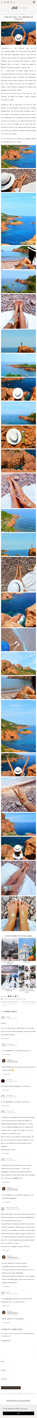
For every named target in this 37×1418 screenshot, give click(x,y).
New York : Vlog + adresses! (9, 962)
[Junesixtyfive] (18, 8)
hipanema (11, 999)
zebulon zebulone (12, 1207)
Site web (4, 1379)
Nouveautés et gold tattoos (9, 1003)
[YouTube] (8, 2)
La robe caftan (28, 1002)
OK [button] (18, 1413)
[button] (34, 2)
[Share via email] (8, 996)
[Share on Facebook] (11, 996)
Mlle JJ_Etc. (10, 1111)
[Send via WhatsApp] (18, 996)
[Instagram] (2, 2)
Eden (7, 1292)
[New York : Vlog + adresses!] (9, 949)
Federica (10, 1059)
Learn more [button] (23, 1408)
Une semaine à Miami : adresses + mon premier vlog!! (26, 990)
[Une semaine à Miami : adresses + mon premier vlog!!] (27, 976)
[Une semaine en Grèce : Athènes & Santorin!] (9, 976)
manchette (18, 999)
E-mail (3, 1370)
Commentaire (6, 1340)
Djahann (9, 1079)
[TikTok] (11, 2)
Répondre (6, 1038)
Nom (2, 1361)
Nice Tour (27, 962)
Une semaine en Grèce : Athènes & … (9, 989)
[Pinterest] (5, 2)
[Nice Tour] (27, 949)
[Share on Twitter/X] (13, 996)
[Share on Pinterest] (15, 996)
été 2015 (5, 999)
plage (24, 999)
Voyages (23, 14)
